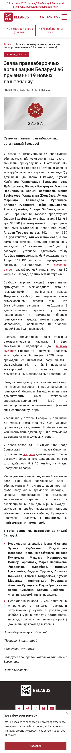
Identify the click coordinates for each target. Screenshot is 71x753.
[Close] (67, 713)
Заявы (7, 44)
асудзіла (29, 454)
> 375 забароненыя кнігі (51, 30)
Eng (49, 16)
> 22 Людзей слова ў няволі (20, 30)
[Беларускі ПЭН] (16, 17)
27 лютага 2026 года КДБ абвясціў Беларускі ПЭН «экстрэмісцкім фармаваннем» (35, 5)
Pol (57, 16)
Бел (42, 16)
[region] (35, 731)
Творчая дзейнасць (16, 54)
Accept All (36, 745)
